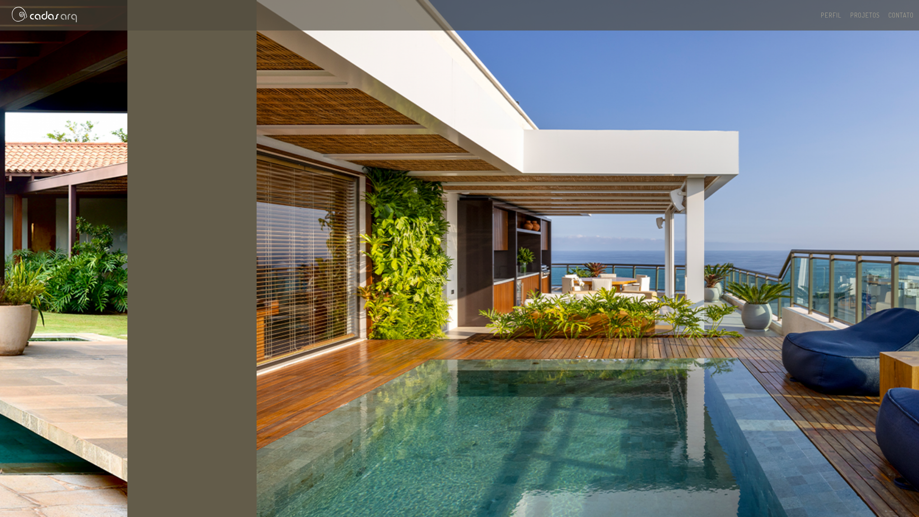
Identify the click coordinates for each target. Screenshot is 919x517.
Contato (901, 15)
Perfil (831, 15)
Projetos (865, 15)
